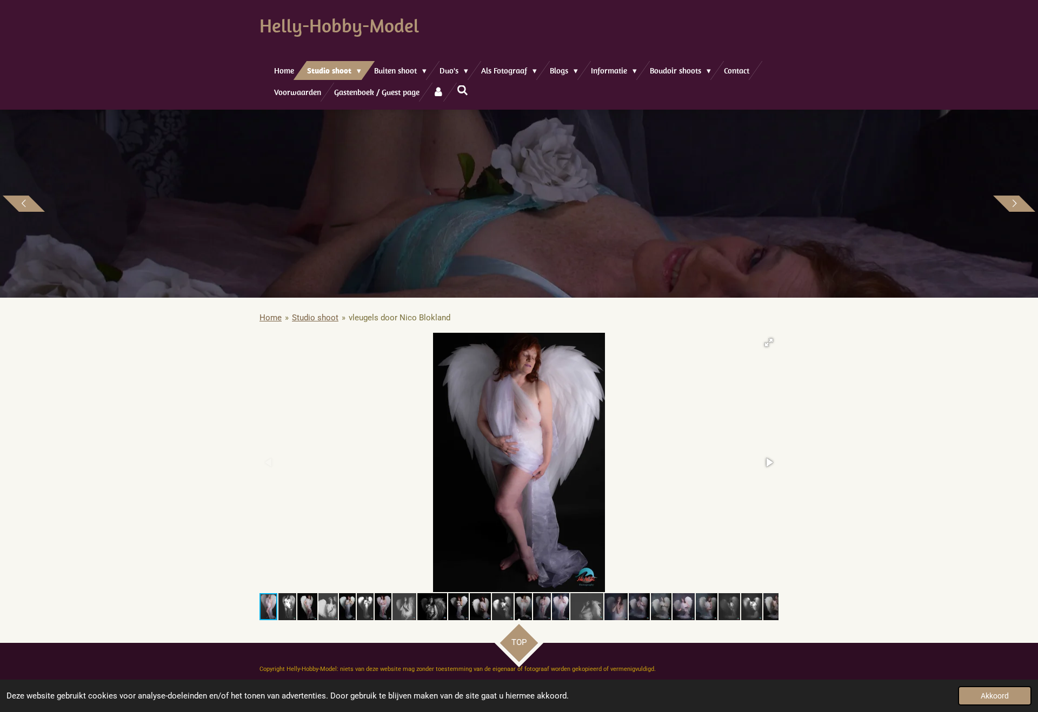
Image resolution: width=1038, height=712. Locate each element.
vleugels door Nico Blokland (399, 318)
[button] (768, 342)
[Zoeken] (462, 90)
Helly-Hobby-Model (339, 25)
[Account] (438, 92)
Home (271, 318)
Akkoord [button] (995, 695)
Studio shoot (315, 318)
